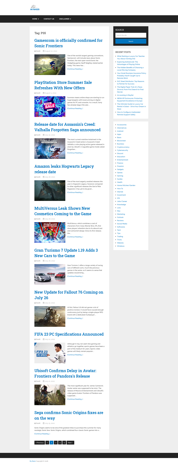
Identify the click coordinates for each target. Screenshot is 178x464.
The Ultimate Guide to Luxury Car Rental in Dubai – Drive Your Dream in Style (131, 106)
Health (119, 182)
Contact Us (49, 19)
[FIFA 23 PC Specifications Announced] (49, 353)
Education (121, 157)
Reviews (120, 220)
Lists (119, 208)
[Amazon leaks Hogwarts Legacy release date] (49, 190)
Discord (120, 153)
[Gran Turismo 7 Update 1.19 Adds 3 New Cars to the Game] (49, 274)
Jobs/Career (122, 201)
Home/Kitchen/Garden (126, 185)
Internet (120, 192)
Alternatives (121, 128)
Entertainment (122, 160)
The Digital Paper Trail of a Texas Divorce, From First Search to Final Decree (130, 89)
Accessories (121, 125)
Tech (119, 230)
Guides (119, 179)
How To (120, 189)
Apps (119, 134)
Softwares (121, 227)
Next (70, 443)
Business (120, 144)
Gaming (120, 176)
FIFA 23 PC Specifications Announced (69, 334)
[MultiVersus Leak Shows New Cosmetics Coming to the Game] (49, 232)
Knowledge (121, 205)
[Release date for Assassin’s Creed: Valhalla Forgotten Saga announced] (49, 148)
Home (34, 19)
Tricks (119, 240)
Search (131, 41)
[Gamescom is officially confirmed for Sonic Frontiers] (49, 64)
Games (119, 173)
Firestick (120, 166)
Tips (118, 233)
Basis (119, 137)
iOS (118, 198)
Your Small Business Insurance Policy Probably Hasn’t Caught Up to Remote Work (131, 75)
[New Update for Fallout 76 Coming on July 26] (49, 316)
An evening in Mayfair (125, 95)
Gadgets (120, 169)
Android (120, 131)
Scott (38, 51)
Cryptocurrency (123, 147)
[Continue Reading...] (75, 69)
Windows (120, 246)
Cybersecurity (122, 150)
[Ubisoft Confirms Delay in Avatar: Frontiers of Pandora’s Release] (49, 395)
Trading (120, 236)
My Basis (33, 461)
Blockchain (121, 141)
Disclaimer (64, 19)
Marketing (121, 214)
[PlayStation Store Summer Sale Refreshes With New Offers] (49, 106)
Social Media (122, 224)
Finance (120, 163)
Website (120, 243)
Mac (118, 211)
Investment (121, 195)
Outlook (120, 217)
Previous (40, 443)
